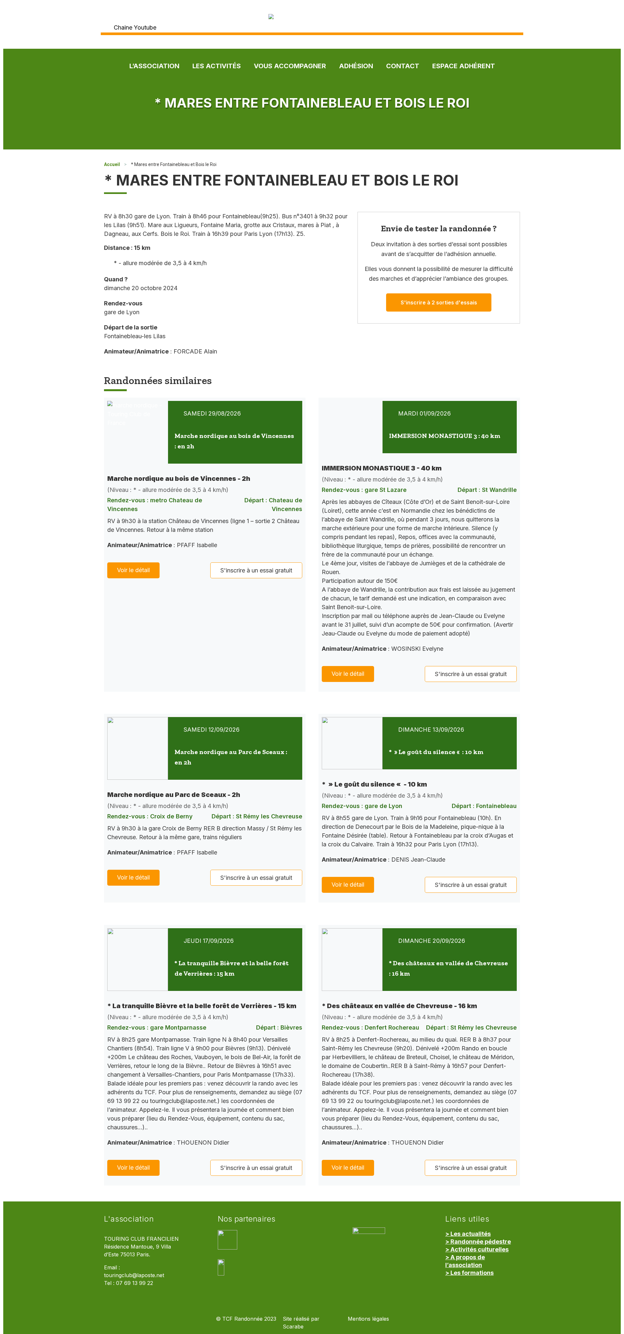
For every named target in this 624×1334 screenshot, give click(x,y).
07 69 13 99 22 (134, 1283)
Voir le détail (133, 570)
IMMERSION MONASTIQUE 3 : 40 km (444, 436)
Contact (402, 66)
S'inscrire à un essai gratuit (256, 570)
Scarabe (293, 1327)
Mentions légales (368, 1319)
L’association (154, 66)
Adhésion (356, 66)
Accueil (112, 164)
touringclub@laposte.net (134, 1275)
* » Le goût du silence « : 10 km (436, 752)
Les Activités (216, 66)
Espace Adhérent (463, 66)
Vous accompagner (290, 66)
